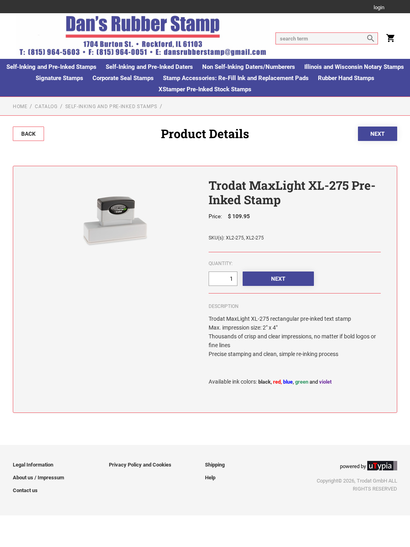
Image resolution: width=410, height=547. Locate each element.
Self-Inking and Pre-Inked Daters (149, 66)
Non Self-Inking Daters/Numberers (248, 66)
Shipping (215, 465)
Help (210, 478)
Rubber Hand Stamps (346, 78)
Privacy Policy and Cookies (140, 465)
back (28, 134)
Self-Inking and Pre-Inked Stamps (51, 66)
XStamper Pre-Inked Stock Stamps (205, 89)
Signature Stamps (59, 78)
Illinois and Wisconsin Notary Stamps (354, 66)
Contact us (25, 490)
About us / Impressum (38, 478)
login (379, 7)
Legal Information (33, 465)
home (20, 106)
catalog (46, 106)
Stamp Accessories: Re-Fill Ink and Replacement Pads (236, 78)
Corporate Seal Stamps (123, 78)
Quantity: (221, 263)
